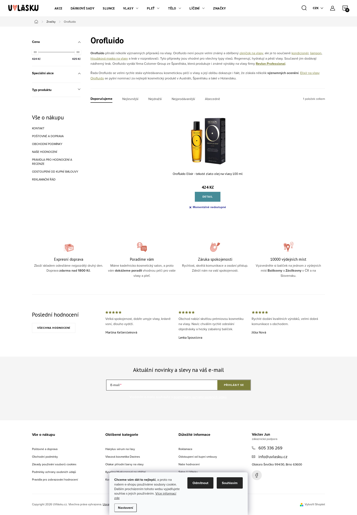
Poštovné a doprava (48, 136)
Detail (207, 197)
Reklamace (185, 449)
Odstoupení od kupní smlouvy (55, 172)
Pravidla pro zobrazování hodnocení (55, 479)
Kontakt (38, 128)
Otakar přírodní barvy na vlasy (124, 464)
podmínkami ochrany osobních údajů (200, 397)
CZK (316, 8)
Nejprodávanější (183, 99)
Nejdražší (155, 99)
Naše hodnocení (44, 152)
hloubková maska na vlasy (109, 58)
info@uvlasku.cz (272, 457)
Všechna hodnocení (53, 328)
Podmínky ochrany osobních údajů (54, 472)
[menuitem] (58, 8)
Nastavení (125, 507)
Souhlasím (230, 483)
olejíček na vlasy (251, 53)
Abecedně (212, 99)
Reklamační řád (44, 179)
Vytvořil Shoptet (315, 504)
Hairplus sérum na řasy (120, 449)
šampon (315, 53)
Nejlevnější (130, 99)
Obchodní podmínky (47, 144)
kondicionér (300, 53)
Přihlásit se (234, 385)
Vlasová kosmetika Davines (122, 456)
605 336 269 (270, 448)
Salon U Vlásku (188, 472)
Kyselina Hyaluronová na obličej (125, 472)
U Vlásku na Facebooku (257, 475)
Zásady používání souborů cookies (54, 464)
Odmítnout (200, 483)
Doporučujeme (101, 99)
